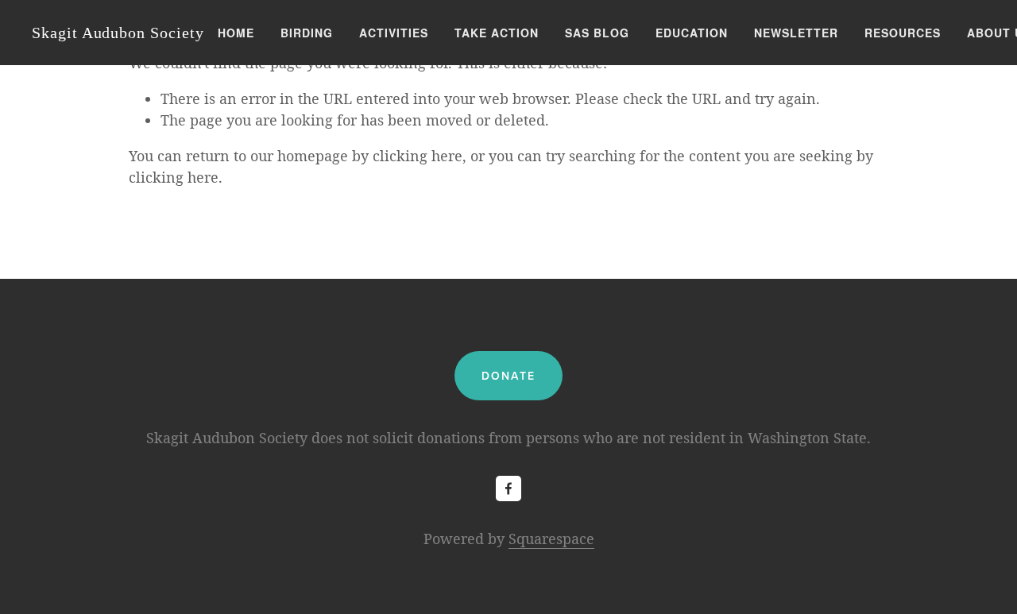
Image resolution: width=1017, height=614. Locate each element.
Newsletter (796, 33)
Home (236, 33)
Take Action (496, 33)
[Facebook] (508, 488)
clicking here (417, 155)
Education (691, 33)
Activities (393, 33)
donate (508, 376)
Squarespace (551, 538)
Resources (902, 33)
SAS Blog (597, 33)
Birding (306, 33)
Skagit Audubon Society (118, 32)
